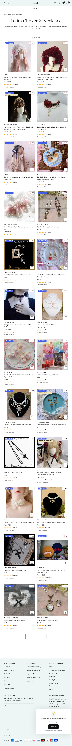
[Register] (31, 706)
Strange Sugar (9, 322)
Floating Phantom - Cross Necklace (15, 570)
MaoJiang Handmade (11, 617)
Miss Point (40, 567)
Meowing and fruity (11, 124)
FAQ (5, 681)
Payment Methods (32, 674)
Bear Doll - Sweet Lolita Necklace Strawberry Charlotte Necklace (51, 276)
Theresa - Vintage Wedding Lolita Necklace (17, 425)
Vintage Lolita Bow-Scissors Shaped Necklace (51, 425)
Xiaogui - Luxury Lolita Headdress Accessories (18, 177)
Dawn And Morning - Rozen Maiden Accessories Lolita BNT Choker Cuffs (52, 78)
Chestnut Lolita (42, 470)
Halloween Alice (43, 422)
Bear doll (40, 272)
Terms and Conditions (33, 677)
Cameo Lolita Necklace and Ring (47, 620)
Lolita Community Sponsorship (54, 685)
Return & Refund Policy (34, 667)
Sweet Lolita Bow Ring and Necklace (48, 375)
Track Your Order (9, 670)
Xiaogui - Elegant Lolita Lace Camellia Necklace (19, 522)
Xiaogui (6, 74)
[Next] (43, 636)
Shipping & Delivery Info (34, 670)
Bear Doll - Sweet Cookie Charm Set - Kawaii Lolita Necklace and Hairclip (51, 178)
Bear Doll (40, 174)
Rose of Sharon (42, 224)
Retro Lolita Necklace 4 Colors (46, 325)
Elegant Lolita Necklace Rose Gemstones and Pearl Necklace (51, 128)
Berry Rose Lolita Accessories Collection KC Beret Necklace (51, 571)
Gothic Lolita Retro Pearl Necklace (48, 227)
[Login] (59, 3)
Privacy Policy (31, 681)
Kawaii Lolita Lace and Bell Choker (14, 620)
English (7, 729)
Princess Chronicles (11, 272)
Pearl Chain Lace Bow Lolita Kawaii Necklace (51, 522)
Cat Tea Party (8, 372)
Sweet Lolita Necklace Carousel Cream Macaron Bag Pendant (19, 376)
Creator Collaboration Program (56, 675)
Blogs (51, 689)
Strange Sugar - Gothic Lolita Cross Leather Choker (17, 326)
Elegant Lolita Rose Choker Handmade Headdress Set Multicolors (49, 474)
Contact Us (7, 674)
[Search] (8, 3)
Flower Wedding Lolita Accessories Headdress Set (18, 228)
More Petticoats (9, 688)
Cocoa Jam (41, 124)
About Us (7, 667)
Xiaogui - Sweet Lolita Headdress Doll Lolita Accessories (17, 78)
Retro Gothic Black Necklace (13, 472)
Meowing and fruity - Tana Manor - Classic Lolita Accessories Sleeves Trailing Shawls (19, 128)
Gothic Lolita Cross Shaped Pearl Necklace (17, 275)
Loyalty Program (54, 680)
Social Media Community (57, 670)
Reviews (51, 667)
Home (5, 14)
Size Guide (7, 677)
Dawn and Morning (43, 74)
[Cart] (67, 3)
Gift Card (7, 684)
